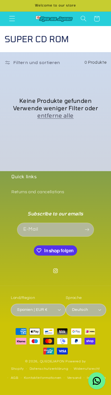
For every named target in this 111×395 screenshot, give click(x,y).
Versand (74, 377)
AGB (14, 377)
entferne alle (55, 115)
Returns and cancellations (37, 192)
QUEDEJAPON (52, 361)
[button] (11, 18)
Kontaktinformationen (42, 377)
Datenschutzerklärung (49, 368)
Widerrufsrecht (87, 368)
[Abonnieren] (87, 230)
